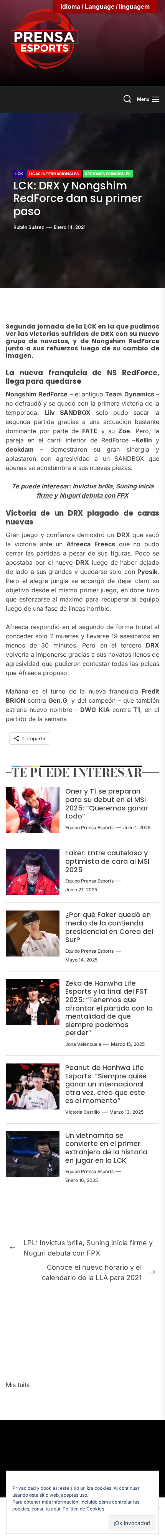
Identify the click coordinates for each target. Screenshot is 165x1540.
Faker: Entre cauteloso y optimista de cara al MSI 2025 (107, 861)
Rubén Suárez (28, 227)
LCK (19, 173)
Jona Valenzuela (83, 1044)
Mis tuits (18, 1385)
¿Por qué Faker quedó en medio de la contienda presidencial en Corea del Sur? (109, 927)
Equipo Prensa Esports (89, 827)
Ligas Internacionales (54, 173)
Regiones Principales (108, 173)
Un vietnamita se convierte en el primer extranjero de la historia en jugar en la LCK (106, 1148)
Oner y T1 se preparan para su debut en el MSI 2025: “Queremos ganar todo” (106, 803)
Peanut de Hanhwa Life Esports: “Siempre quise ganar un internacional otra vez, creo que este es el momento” (106, 1084)
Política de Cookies (83, 1509)
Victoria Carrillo (82, 1112)
